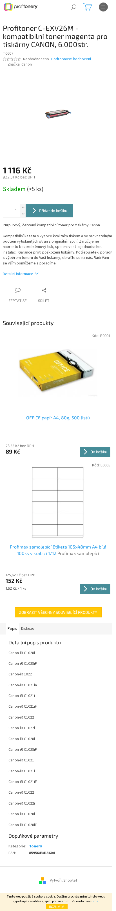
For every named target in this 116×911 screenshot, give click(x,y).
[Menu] (103, 7)
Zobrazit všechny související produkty (58, 612)
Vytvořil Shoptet (63, 881)
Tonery (35, 846)
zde (95, 901)
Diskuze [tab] (27, 628)
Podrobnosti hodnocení (71, 59)
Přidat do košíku (53, 210)
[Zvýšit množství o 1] (23, 207)
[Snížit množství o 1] (23, 214)
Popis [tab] (12, 628)
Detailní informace (18, 274)
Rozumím (56, 906)
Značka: (20, 64)
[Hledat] (73, 7)
